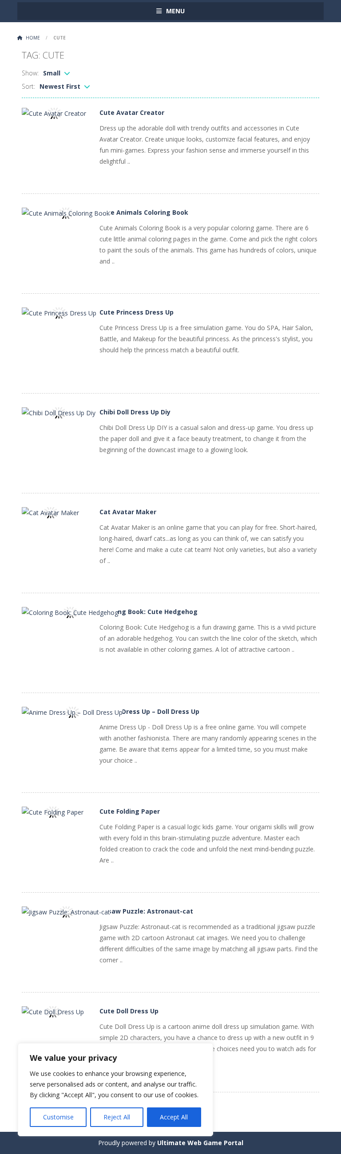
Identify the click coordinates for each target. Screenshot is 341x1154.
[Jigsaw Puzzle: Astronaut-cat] (66, 911)
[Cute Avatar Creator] (54, 112)
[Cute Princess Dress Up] (59, 312)
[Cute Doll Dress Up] (53, 1011)
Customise (58, 1117)
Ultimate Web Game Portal (200, 1142)
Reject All (116, 1117)
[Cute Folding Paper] (52, 811)
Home (32, 38)
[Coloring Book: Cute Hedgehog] (70, 611)
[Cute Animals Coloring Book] (66, 212)
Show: (30, 73)
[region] (115, 1089)
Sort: (28, 86)
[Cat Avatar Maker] (50, 512)
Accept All (174, 1117)
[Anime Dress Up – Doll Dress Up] (72, 711)
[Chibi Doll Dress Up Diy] (58, 412)
